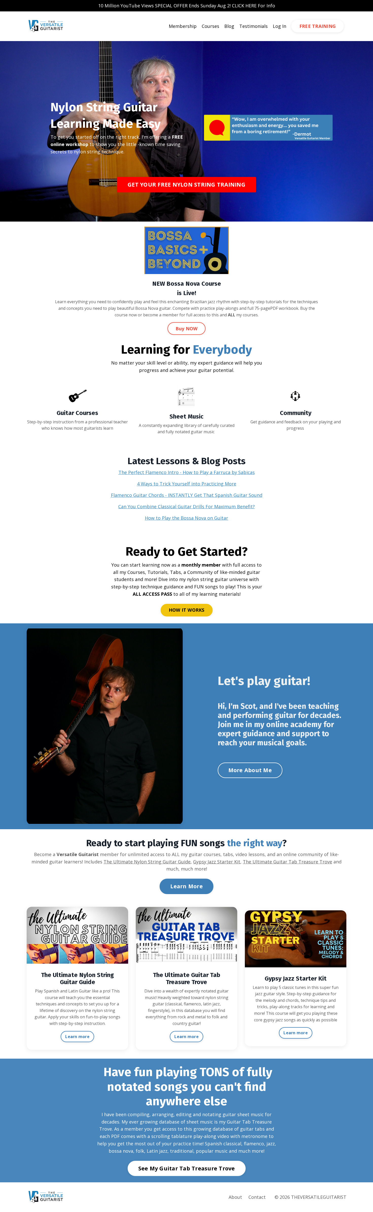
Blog (229, 26)
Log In (279, 26)
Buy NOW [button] (187, 328)
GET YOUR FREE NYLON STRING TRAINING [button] (186, 184)
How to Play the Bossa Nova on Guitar (186, 518)
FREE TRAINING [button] (317, 26)
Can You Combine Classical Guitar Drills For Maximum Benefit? (186, 506)
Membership (183, 26)
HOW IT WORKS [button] (187, 610)
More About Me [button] (250, 770)
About (235, 1197)
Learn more (77, 1036)
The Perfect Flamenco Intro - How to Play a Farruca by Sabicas (186, 472)
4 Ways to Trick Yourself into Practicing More (186, 484)
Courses (210, 26)
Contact (257, 1197)
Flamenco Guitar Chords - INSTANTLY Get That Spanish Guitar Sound (186, 495)
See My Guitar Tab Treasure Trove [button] (186, 1168)
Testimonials (253, 26)
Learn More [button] (186, 886)
